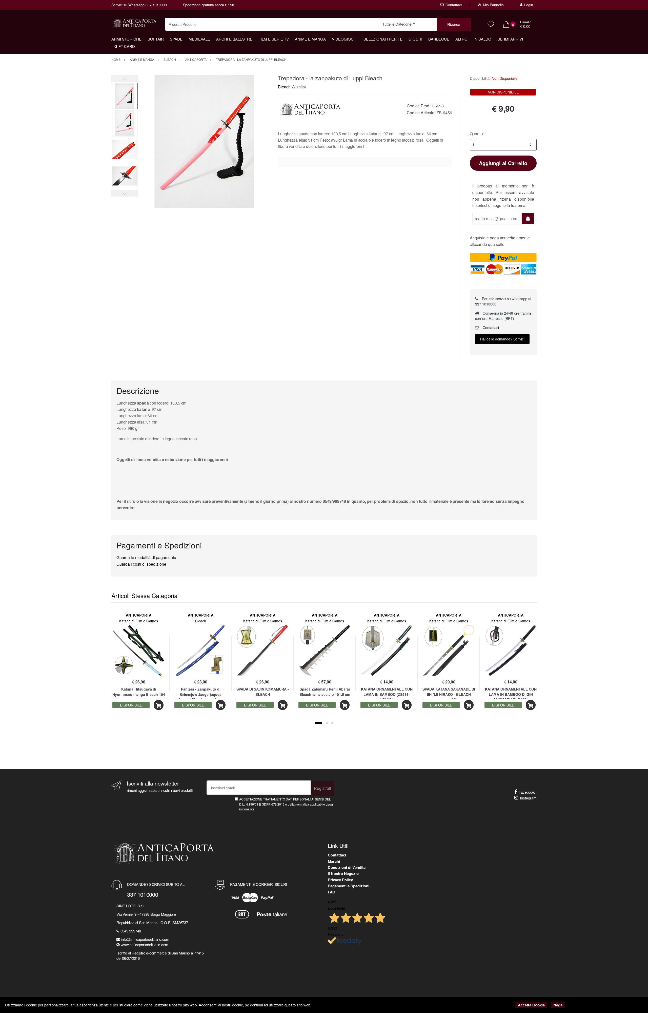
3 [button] (332, 723)
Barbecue (438, 39)
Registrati (322, 788)
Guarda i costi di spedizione (141, 564)
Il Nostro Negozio (343, 873)
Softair (156, 39)
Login (528, 4)
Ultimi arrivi (510, 39)
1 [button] (318, 723)
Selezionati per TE (382, 39)
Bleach (284, 87)
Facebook (527, 792)
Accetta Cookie (531, 1005)
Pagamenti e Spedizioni (348, 886)
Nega (557, 1005)
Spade (176, 39)
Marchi (334, 861)
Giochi (415, 39)
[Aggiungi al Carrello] (159, 705)
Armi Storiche (126, 39)
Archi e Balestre (234, 39)
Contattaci (454, 4)
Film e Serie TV (273, 39)
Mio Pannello (493, 4)
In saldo (482, 39)
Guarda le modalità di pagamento (146, 557)
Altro (461, 39)
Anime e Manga (310, 39)
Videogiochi (344, 39)
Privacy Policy (340, 880)
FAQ (331, 892)
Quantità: (478, 134)
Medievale (199, 39)
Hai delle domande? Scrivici (502, 338)
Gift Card (124, 46)
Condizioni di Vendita (347, 867)
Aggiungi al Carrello (503, 163)
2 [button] (327, 723)
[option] (204, 141)
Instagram (528, 797)
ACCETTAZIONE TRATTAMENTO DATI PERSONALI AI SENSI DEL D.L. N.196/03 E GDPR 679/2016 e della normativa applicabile (286, 804)
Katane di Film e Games (138, 620)
